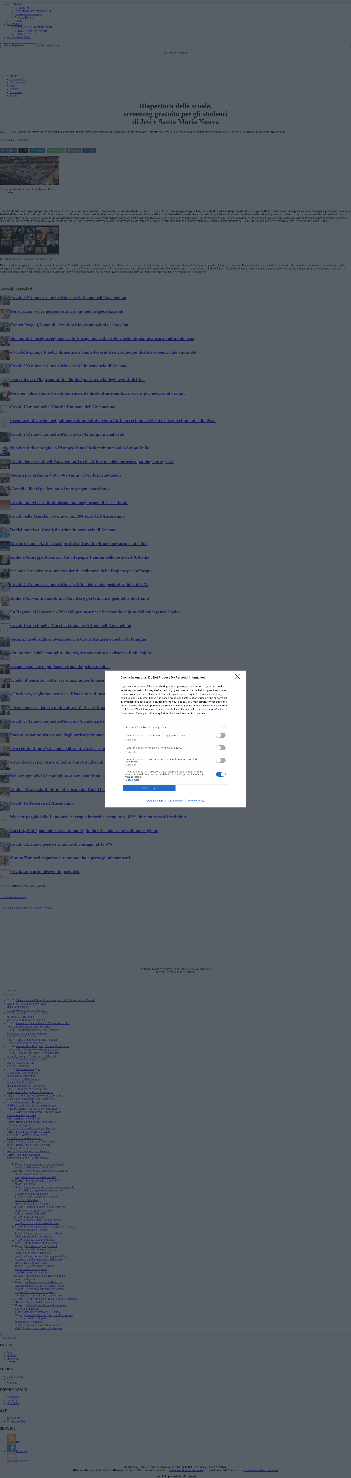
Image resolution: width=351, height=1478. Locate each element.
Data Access (175, 800)
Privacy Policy (196, 800)
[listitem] (175, 727)
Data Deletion (155, 800)
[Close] (238, 677)
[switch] (221, 735)
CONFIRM (149, 788)
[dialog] (175, 739)
